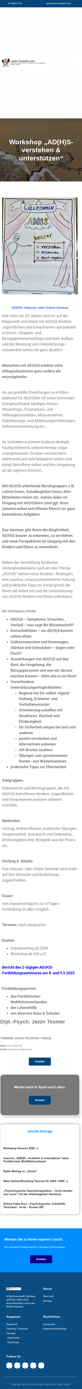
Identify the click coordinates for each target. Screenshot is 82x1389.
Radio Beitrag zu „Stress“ (20, 1171)
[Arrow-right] (41, 1365)
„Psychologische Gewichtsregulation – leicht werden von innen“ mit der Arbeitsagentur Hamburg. (37, 1192)
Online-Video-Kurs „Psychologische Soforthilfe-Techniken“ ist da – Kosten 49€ (34, 1205)
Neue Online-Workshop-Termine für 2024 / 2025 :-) (35, 1181)
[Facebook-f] (9, 1365)
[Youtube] (25, 1365)
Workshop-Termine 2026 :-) (20, 1148)
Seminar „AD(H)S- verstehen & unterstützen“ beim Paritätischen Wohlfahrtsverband (36, 1160)
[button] (79, 63)
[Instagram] (17, 1365)
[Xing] (33, 1365)
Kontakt (40, 1100)
